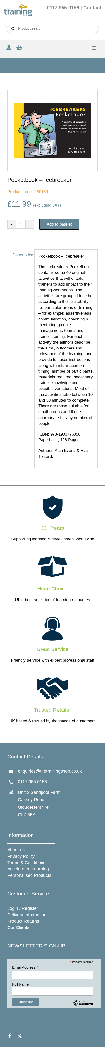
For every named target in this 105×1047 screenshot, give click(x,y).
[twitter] (19, 1036)
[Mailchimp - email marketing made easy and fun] (83, 1006)
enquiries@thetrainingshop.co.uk (50, 771)
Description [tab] (21, 255)
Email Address (25, 967)
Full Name (20, 984)
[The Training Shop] (18, 5)
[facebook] (9, 1036)
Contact (92, 7)
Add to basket (59, 224)
